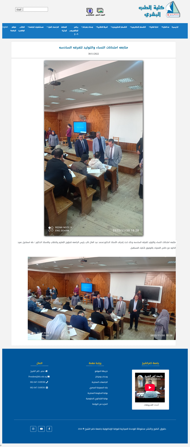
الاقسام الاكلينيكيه (119, 27)
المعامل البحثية (64, 29)
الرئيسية (175, 27)
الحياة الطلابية (102, 27)
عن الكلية (165, 27)
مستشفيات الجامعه (36, 27)
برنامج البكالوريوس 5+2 (73, 30)
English (4, 27)
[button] (49, 429)
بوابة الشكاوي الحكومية (97, 398)
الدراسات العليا (53, 27)
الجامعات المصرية (100, 382)
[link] (93, 295)
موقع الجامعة (13, 29)
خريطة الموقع (101, 371)
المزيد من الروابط (100, 404)
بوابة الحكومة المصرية (98, 393)
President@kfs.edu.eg (38, 377)
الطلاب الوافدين (21, 29)
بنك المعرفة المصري (98, 387)
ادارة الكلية (154, 27)
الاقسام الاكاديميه (138, 27)
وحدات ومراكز (87, 27)
